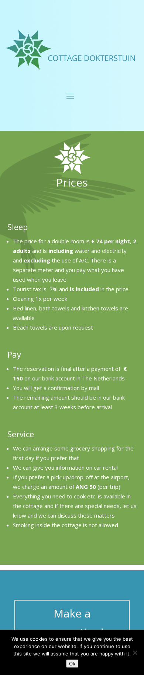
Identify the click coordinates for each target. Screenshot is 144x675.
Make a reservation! (72, 623)
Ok (72, 664)
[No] (134, 652)
